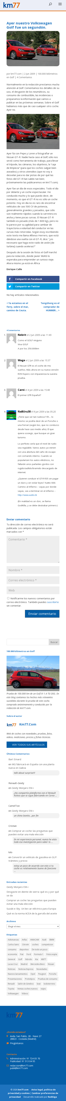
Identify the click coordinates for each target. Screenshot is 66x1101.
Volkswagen (13, 993)
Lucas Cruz (13, 964)
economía (12, 954)
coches (35, 944)
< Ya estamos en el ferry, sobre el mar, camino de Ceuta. (18, 307)
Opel (33, 974)
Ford (29, 954)
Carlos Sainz (13, 944)
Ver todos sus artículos (28, 744)
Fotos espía (51, 954)
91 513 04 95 (28, 1061)
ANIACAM (34, 939)
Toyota (11, 988)
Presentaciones (15, 979)
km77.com (16, 73)
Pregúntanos (16, 1043)
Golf (20, 959)
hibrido (28, 959)
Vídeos (25, 993)
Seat (39, 983)
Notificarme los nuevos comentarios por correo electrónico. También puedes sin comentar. (33, 602)
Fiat (21, 954)
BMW (52, 939)
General (11, 959)
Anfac (24, 939)
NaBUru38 (24, 411)
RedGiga (52, 1096)
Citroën (25, 944)
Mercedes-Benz (38, 964)
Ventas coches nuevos (27, 988)
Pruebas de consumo (47, 979)
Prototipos (30, 979)
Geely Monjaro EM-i (23, 787)
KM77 (43, 959)
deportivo (24, 949)
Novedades (42, 969)
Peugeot (42, 974)
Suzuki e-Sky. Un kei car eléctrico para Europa (31, 908)
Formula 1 (38, 954)
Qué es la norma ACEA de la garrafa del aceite (32, 913)
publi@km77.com (19, 1068)
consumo (12, 949)
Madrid (24, 964)
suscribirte (53, 602)
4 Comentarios (24, 77)
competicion (47, 944)
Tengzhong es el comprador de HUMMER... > (50, 307)
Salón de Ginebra (25, 983)
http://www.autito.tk (27, 495)
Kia (36, 959)
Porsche (52, 974)
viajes (43, 988)
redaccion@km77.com (21, 1065)
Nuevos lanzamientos (17, 974)
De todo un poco (39, 949)
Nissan (51, 964)
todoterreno (49, 983)
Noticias (11, 969)
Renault (11, 983)
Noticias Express (25, 969)
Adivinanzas (13, 939)
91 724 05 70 (33, 1058)
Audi (44, 939)
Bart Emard (14, 759)
